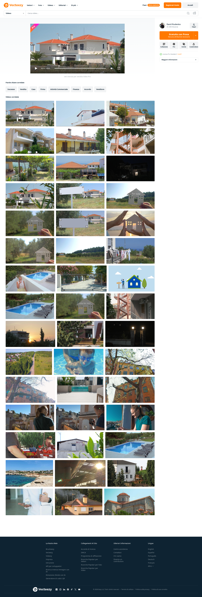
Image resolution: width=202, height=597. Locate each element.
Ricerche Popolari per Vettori (89, 560)
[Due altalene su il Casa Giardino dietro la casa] (30, 168)
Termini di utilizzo (127, 589)
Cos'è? (179, 54)
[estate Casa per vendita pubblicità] (30, 223)
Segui (194, 27)
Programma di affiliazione (91, 556)
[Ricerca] (188, 13)
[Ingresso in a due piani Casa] (30, 141)
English (151, 549)
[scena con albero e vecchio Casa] (130, 390)
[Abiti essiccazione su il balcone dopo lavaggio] (130, 251)
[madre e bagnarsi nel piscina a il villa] (78, 362)
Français (151, 563)
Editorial (62, 5)
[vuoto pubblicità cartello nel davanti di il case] (80, 196)
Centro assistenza (121, 549)
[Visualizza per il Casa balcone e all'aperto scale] (130, 306)
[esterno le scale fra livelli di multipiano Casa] (130, 141)
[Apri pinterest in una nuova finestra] (68, 589)
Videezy (49, 556)
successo (11, 89)
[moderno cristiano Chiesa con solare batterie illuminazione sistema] (129, 502)
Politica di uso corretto (159, 589)
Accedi (190, 5)
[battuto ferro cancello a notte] (130, 334)
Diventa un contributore (118, 560)
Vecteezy (49, 552)
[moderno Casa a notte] (130, 168)
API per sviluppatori (54, 566)
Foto (40, 5)
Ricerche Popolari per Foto (91, 565)
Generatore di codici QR (55, 578)
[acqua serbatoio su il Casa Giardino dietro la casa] (80, 168)
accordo (87, 89)
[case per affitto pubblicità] (30, 251)
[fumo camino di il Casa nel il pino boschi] (78, 502)
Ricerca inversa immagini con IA (57, 570)
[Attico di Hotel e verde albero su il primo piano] (80, 445)
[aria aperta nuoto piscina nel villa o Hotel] (130, 445)
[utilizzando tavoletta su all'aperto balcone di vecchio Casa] (130, 417)
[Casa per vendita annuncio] (130, 196)
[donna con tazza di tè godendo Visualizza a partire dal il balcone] (30, 417)
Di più (73, 5)
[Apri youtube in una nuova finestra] (79, 589)
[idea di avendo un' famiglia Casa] (130, 223)
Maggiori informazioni (169, 60)
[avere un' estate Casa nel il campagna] (80, 251)
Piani (145, 5)
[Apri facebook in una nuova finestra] (57, 589)
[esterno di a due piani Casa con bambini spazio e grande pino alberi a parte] (131, 473)
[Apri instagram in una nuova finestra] (60, 589)
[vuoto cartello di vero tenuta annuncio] (80, 223)
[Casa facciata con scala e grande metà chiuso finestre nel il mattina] (80, 334)
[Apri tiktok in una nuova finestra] (72, 589)
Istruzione (50, 563)
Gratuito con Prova (179, 35)
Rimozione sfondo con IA (55, 575)
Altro (150, 566)
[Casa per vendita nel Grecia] (30, 196)
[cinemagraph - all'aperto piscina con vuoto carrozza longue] (30, 306)
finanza (76, 89)
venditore (100, 89)
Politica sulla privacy (142, 589)
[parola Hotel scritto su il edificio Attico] (80, 113)
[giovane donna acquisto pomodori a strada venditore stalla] (30, 445)
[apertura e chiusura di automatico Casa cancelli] (82, 279)
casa (33, 89)
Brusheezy (50, 549)
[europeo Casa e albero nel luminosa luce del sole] (130, 362)
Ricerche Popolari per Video (89, 569)
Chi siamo (117, 556)
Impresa (49, 559)
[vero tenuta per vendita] (30, 113)
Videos (50, 5)
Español (151, 552)
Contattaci (118, 552)
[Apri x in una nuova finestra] (75, 589)
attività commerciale (59, 89)
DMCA (83, 552)
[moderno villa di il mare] (130, 113)
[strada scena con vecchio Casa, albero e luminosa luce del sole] (30, 390)
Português (152, 556)
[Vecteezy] (13, 5)
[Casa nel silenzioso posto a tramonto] (30, 334)
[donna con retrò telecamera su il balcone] (80, 417)
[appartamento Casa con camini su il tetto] (80, 141)
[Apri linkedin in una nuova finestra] (64, 589)
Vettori (30, 5)
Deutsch (151, 559)
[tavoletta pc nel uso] (80, 473)
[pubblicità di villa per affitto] (80, 306)
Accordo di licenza (88, 549)
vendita (23, 89)
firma (42, 89)
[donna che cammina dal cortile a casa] (30, 279)
